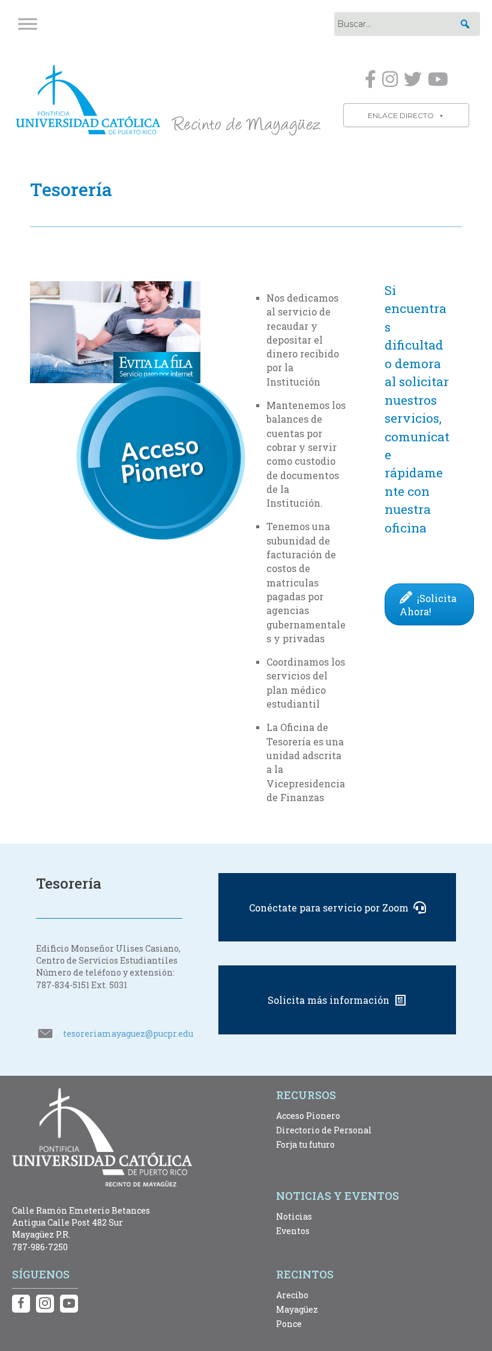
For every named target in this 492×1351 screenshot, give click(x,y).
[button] (465, 24)
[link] (168, 99)
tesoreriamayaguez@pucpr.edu (128, 1033)
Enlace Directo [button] (401, 115)
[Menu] (27, 23)
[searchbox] (407, 24)
